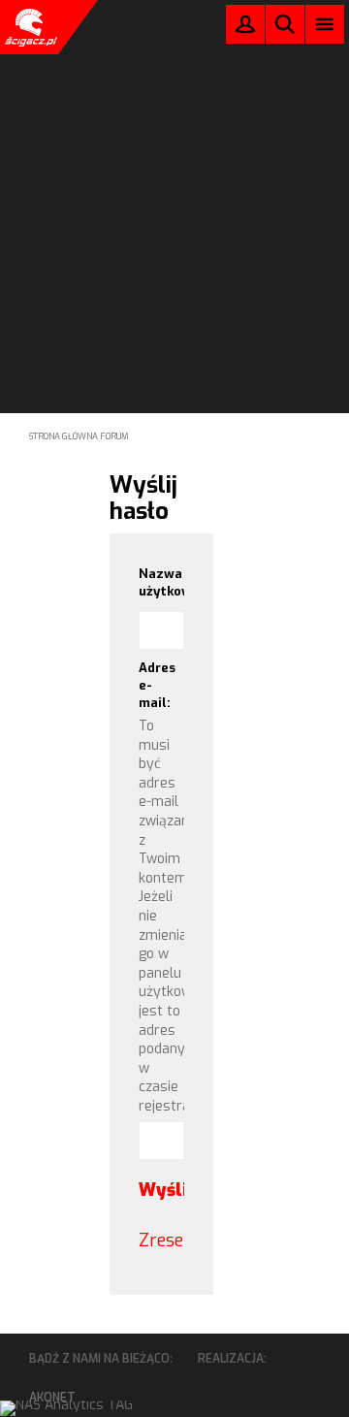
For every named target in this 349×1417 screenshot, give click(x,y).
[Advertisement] (174, 180)
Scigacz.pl (29, 27)
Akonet (52, 1397)
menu (325, 23)
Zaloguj (245, 28)
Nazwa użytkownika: (162, 582)
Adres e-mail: (157, 685)
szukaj (285, 23)
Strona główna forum (79, 436)
